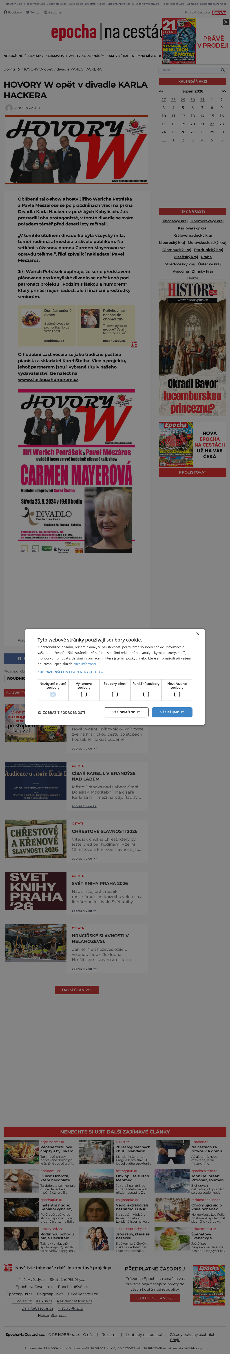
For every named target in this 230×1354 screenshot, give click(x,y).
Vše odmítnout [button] (126, 712)
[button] (115, 672)
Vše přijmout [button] (172, 712)
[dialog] (115, 677)
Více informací (85, 664)
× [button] (197, 634)
